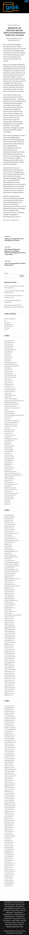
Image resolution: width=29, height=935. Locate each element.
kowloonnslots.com (9, 391)
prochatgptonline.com (10, 375)
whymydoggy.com (9, 515)
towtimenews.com (9, 568)
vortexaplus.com (8, 860)
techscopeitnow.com (10, 687)
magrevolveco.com (9, 680)
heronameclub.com (9, 607)
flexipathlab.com (9, 856)
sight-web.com (8, 382)
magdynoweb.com (9, 786)
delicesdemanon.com (10, 435)
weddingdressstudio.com (11, 439)
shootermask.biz (8, 449)
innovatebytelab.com (10, 729)
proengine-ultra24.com (10, 424)
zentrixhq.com (8, 833)
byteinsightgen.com (9, 662)
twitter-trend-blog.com (10, 399)
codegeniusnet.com (9, 735)
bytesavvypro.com (9, 660)
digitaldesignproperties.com (11, 540)
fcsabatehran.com (9, 591)
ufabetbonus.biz (8, 497)
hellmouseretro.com (9, 589)
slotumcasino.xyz (9, 457)
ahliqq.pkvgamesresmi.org (14, 926)
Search (6, 273)
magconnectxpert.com (10, 769)
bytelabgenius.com (9, 640)
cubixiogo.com (8, 862)
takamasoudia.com (9, 597)
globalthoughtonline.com (11, 551)
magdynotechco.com (10, 718)
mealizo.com (7, 544)
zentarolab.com (8, 876)
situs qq (18, 904)
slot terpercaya (8, 326)
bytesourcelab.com (9, 820)
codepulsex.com (8, 782)
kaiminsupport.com (9, 526)
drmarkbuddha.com (9, 413)
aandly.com (7, 502)
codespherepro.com (9, 671)
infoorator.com (8, 417)
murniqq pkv (10, 912)
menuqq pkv (8, 902)
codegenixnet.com (9, 673)
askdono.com (8, 359)
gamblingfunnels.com (10, 350)
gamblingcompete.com (10, 362)
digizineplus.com (8, 816)
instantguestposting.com (11, 484)
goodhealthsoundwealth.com (12, 586)
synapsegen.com (9, 855)
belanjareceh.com (9, 528)
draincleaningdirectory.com (11, 569)
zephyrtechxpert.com (10, 775)
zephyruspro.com (9, 827)
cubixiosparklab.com (9, 755)
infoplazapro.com (9, 646)
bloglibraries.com (8, 577)
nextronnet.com (8, 844)
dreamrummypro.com (10, 524)
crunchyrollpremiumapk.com (11, 562)
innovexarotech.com (9, 682)
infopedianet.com (9, 809)
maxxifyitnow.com (9, 824)
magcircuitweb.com (9, 635)
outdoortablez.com (9, 611)
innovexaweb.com (9, 849)
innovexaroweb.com (9, 787)
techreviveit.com (9, 647)
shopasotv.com (8, 480)
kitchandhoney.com (9, 429)
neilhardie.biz (7, 444)
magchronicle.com (9, 620)
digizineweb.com (8, 744)
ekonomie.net (8, 486)
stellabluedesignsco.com (11, 600)
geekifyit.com (8, 558)
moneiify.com (7, 553)
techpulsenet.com (9, 773)
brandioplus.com (8, 851)
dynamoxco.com (8, 845)
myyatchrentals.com (9, 555)
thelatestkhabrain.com (10, 538)
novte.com (7, 419)
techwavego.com (9, 780)
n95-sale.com (8, 368)
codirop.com (7, 355)
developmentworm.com (10, 489)
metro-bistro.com (9, 431)
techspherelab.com (9, 796)
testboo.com (7, 437)
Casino (9, 25)
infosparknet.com (9, 822)
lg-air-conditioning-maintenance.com (14, 415)
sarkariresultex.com (9, 542)
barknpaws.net (8, 546)
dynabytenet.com (9, 793)
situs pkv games (18, 902)
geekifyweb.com (8, 724)
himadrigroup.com (9, 384)
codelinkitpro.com (9, 709)
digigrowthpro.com (9, 342)
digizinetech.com (9, 664)
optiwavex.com (8, 867)
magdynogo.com (8, 695)
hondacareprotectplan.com (11, 564)
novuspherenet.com (9, 864)
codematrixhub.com (9, 653)
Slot (19, 25)
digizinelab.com (8, 778)
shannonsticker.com (9, 529)
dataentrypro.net (9, 522)
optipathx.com (8, 829)
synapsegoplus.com (9, 807)
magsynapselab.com (9, 629)
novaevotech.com (9, 756)
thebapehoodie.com (9, 580)
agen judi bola (9, 908)
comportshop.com (9, 477)
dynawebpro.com (9, 853)
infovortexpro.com (9, 684)
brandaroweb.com (9, 884)
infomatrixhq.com (9, 753)
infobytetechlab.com (10, 669)
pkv (5, 320)
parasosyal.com (8, 582)
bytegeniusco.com (9, 651)
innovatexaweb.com (9, 717)
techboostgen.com (9, 711)
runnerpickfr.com (9, 346)
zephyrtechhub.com (9, 871)
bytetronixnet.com (9, 689)
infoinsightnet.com (9, 737)
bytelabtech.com (9, 715)
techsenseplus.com (9, 655)
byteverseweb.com (9, 802)
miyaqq (15, 924)
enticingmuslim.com (9, 584)
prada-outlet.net (9, 340)
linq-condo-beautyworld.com (12, 408)
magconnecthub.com (10, 804)
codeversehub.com (9, 800)
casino (8, 220)
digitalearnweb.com (9, 517)
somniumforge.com (9, 575)
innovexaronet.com (9, 749)
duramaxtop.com (9, 595)
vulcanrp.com (8, 397)
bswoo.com (7, 504)
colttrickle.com (8, 344)
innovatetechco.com (10, 642)
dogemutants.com (9, 593)
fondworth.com (8, 535)
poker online (20, 906)
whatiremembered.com (10, 406)
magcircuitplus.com (9, 686)
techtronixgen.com (9, 631)
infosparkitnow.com (9, 720)
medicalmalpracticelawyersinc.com (13, 475)
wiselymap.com (8, 373)
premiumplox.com (9, 440)
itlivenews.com (8, 491)
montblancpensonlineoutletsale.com (14, 400)
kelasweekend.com (9, 498)
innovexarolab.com (9, 667)
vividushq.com (8, 858)
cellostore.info (8, 548)
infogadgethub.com (9, 707)
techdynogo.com (9, 618)
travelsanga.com (8, 482)
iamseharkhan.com (9, 537)
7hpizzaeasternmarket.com (11, 420)
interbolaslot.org (8, 518)
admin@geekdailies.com (14, 40)
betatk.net (7, 500)
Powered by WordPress (10, 931)
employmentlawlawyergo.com (12, 473)
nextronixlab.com (9, 831)
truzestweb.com (8, 873)
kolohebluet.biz (8, 448)
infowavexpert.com (9, 649)
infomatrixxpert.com (10, 747)
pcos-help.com (8, 351)
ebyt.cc (6, 409)
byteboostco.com (9, 766)
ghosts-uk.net (8, 357)
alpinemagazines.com (10, 395)
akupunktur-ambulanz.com (11, 404)
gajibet (21, 924)
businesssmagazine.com (10, 364)
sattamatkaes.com (9, 560)
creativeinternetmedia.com (11, 366)
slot (18, 220)
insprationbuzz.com (9, 531)
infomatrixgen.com (9, 666)
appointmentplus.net (10, 488)
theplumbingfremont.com (11, 493)
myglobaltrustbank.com (10, 471)
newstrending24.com (10, 495)
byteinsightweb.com (9, 626)
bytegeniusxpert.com (10, 727)
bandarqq (6, 328)
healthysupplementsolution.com (13, 615)
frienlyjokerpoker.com (10, 389)
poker (5, 329)
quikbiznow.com (8, 878)
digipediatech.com (9, 622)
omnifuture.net (8, 348)
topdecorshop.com (9, 478)
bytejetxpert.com (9, 691)
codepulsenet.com (9, 811)
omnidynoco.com (9, 869)
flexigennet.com (8, 606)
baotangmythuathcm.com (11, 571)
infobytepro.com (8, 731)
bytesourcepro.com (9, 795)
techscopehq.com (9, 815)
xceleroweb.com (8, 880)
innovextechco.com (9, 758)
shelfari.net (7, 453)
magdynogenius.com (9, 627)
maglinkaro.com (8, 791)
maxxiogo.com (8, 840)
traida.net (7, 428)
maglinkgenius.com (9, 760)
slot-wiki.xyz (7, 466)
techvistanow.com (9, 751)
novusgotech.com (9, 842)
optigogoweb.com (9, 882)
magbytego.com (8, 733)
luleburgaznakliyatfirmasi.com (12, 578)
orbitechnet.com (8, 865)
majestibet (8, 924)
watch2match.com (9, 468)
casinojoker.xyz (8, 462)
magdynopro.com (8, 644)
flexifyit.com (8, 838)
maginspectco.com (9, 693)
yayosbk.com (7, 442)
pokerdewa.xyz (8, 464)
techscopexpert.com (10, 637)
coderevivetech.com (9, 678)
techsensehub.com (9, 713)
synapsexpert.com (9, 875)
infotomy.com (8, 613)
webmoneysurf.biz (9, 446)
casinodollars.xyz (8, 460)
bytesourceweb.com (9, 675)
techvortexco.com (9, 722)
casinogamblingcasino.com (11, 566)
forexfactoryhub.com (10, 377)
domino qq (20, 922)
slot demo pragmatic (10, 319)
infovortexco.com (9, 776)
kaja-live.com (8, 379)
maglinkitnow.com (9, 624)
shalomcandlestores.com (11, 557)
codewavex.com (8, 764)
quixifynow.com (8, 826)
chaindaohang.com (9, 411)
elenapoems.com (8, 588)
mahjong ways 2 (8, 914)
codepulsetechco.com (10, 742)
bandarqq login (8, 324)
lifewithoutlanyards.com (11, 426)
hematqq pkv (19, 912)
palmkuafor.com (8, 520)
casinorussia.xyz (8, 455)
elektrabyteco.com (9, 767)
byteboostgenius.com (10, 806)
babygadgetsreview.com (10, 402)
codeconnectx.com (9, 746)
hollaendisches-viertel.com (11, 422)
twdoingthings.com (9, 598)
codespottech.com (9, 617)
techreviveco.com (9, 789)
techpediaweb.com (9, 638)
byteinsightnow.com (9, 677)
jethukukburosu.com (10, 573)
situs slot (18, 908)
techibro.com (8, 393)
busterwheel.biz (8, 451)
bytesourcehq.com (9, 738)
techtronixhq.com (9, 706)
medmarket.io (8, 609)
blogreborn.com (8, 369)
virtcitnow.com (8, 371)
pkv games (13, 220)
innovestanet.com (9, 835)
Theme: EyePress (20, 931)
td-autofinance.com (9, 388)
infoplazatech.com (9, 726)
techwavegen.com (9, 658)
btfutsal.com (8, 353)
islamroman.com (8, 386)
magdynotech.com (9, 813)
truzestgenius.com (9, 771)
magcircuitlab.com (9, 762)
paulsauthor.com (8, 602)
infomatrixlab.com (9, 798)
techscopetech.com (9, 784)
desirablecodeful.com (10, 604)
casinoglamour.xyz (9, 458)
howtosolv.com (8, 433)
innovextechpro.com (9, 633)
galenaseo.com (8, 469)
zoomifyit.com (8, 885)
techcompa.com (8, 380)
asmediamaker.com (9, 549)
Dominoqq (14, 25)
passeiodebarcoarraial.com (11, 533)
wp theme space (18, 933)
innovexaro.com (8, 818)
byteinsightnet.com (9, 740)
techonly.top (7, 360)
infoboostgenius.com (10, 657)
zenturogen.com (8, 847)
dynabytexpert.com (9, 836)
